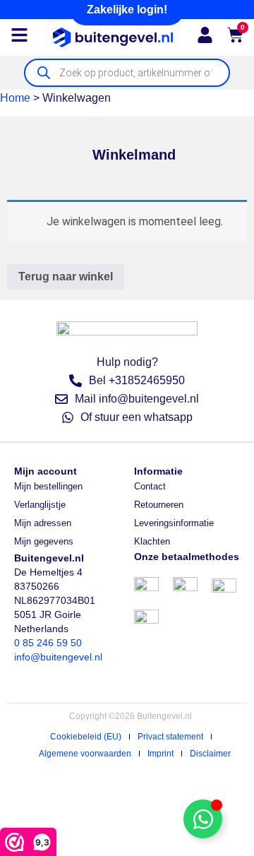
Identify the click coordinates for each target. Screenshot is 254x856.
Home (15, 98)
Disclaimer (210, 754)
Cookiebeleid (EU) (85, 737)
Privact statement (170, 737)
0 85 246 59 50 (48, 642)
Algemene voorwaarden (85, 754)
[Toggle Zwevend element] (202, 818)
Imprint (160, 754)
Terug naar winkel (65, 277)
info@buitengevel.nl (58, 656)
